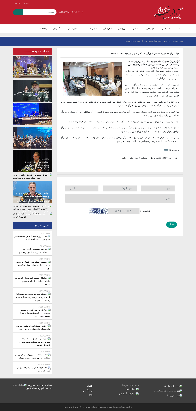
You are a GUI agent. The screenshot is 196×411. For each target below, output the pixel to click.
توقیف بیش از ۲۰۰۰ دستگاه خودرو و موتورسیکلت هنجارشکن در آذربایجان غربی (34, 340)
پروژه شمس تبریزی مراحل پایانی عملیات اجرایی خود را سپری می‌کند (33, 355)
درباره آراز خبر (170, 386)
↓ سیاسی (166, 28)
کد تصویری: (145, 211)
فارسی (17, 3)
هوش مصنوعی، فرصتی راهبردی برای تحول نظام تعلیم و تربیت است (33, 326)
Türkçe (25, 3)
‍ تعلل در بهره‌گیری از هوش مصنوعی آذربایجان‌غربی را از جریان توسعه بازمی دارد (35, 311)
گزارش (56, 28)
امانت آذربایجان (126, 394)
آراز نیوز (129, 389)
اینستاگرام (88, 390)
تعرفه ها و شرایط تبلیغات (165, 391)
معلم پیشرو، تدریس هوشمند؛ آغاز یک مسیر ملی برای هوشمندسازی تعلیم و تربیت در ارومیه (33, 295)
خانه (178, 28)
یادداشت (43, 28)
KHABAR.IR (71, 12)
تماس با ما (172, 395)
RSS (91, 395)
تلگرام (90, 386)
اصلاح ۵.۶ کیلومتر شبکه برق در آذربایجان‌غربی (34, 368)
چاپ (124, 158)
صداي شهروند (91, 28)
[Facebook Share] (118, 166)
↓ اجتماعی (150, 28)
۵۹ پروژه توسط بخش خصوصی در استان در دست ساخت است (33, 236)
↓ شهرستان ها (72, 28)
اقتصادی (136, 28)
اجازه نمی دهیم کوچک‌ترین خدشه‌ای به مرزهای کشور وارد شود (34, 249)
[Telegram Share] (115, 166)
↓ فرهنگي (107, 28)
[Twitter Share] (124, 166)
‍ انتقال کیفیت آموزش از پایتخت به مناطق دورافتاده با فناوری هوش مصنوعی (33, 279)
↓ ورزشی (122, 28)
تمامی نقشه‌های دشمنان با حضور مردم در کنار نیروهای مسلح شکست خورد (33, 263)
